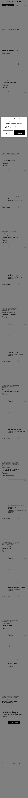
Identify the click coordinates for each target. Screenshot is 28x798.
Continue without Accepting (20, 119)
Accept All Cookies (19, 132)
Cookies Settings (8, 132)
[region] (14, 127)
